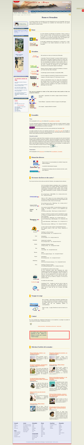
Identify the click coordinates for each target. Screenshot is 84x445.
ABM (63, 128)
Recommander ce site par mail (51, 326)
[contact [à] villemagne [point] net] (69, 8)
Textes (17, 109)
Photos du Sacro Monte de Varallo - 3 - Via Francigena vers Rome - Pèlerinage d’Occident (58, 378)
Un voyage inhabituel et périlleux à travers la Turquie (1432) (21, 85)
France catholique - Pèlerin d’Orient (56, 364)
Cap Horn (52, 423)
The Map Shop (34, 281)
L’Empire (60, 430)
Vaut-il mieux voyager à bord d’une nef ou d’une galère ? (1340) (20, 88)
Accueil (15, 12)
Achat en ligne (25, 431)
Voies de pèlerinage (17, 433)
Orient (60, 428)
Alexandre (61, 423)
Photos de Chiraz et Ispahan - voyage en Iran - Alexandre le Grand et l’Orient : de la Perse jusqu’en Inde (58, 395)
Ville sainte (33, 430)
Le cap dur (51, 425)
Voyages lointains (19, 108)
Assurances (42, 151)
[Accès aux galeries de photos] (67, 5)
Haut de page (59, 326)
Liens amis (18, 110)
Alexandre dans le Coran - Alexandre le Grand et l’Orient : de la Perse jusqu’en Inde (57, 407)
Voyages (60, 425)
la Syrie (56, 130)
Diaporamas (24, 12)
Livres (24, 423)
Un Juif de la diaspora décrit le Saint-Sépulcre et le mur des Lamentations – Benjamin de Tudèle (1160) (21, 94)
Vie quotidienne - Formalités (56, 151)
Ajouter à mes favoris (41, 326)
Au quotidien (34, 428)
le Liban (61, 130)
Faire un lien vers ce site (20, 103)
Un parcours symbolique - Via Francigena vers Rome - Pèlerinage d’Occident (38, 365)
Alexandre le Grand (17, 436)
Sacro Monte (43, 432)
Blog (15, 430)
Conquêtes (60, 429)
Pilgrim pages (34, 71)
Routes (42, 430)
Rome (42, 423)
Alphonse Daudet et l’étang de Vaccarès (20, 82)
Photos (19, 12)
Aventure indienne (61, 432)
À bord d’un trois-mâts (53, 424)
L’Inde (60, 431)
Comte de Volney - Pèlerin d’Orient (37, 403)
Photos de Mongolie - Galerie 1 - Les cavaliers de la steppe (37, 353)
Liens (29, 12)
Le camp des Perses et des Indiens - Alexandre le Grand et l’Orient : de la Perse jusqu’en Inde (39, 379)
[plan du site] (66, 8)
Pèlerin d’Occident (26, 428)
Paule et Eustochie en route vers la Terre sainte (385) (21, 90)
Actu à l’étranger (34, 437)
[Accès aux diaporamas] (69, 5)
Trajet (33, 425)
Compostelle (35, 433)
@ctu (42, 436)
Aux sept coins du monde (27, 424)
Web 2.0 (33, 438)
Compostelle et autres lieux (20, 106)
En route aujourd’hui (34, 56)
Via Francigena (16, 434)
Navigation (51, 428)
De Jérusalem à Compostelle (33, 73)
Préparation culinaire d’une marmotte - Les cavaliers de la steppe (58, 353)
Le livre (33, 424)
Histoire (33, 429)
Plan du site (33, 12)
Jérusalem (34, 423)
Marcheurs (16, 435)
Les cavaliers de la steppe (27, 425)
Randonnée (18, 107)
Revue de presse (25, 430)
